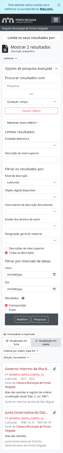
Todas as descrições (21, 253)
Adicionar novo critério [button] (21, 123)
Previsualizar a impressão (21, 334)
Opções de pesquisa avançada (28, 68)
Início (8, 268)
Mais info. (46, 9)
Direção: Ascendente (15, 357)
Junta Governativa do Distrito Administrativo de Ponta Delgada (27, 412)
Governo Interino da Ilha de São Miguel (27, 369)
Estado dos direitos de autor (22, 219)
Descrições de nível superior (26, 248)
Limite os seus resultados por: (31, 37)
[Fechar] (59, 5)
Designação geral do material (23, 234)
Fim (7, 282)
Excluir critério (31, 111)
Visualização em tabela (47, 342)
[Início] (20, 20)
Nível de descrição (16, 176)
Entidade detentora (17, 139)
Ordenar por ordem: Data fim (20, 350)
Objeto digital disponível (20, 190)
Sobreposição (17, 305)
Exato (12, 310)
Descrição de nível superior (22, 153)
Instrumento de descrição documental (28, 205)
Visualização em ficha (18, 342)
